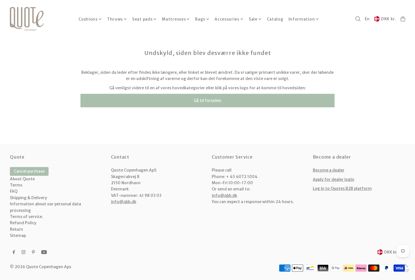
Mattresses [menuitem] (174, 19)
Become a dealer (328, 170)
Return (16, 229)
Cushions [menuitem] (88, 19)
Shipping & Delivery (28, 197)
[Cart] (403, 18)
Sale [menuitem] (253, 19)
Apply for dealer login (333, 179)
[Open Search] (358, 18)
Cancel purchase (29, 171)
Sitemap (18, 235)
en (367, 18)
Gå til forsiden (207, 100)
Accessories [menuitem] (227, 19)
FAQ (14, 191)
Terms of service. (26, 216)
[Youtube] (44, 252)
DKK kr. (388, 18)
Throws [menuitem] (115, 19)
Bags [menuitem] (200, 19)
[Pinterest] (33, 252)
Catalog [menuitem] (275, 19)
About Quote (22, 178)
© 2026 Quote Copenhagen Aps (40, 266)
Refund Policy (23, 222)
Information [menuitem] (302, 19)
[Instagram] (23, 252)
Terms (16, 185)
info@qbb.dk (123, 201)
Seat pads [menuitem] (142, 19)
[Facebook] (14, 252)
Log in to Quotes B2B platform (342, 188)
